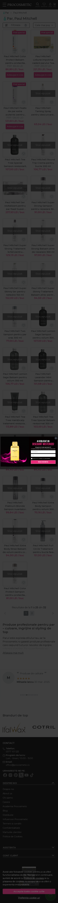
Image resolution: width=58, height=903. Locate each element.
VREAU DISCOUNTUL (43, 462)
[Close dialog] (56, 438)
